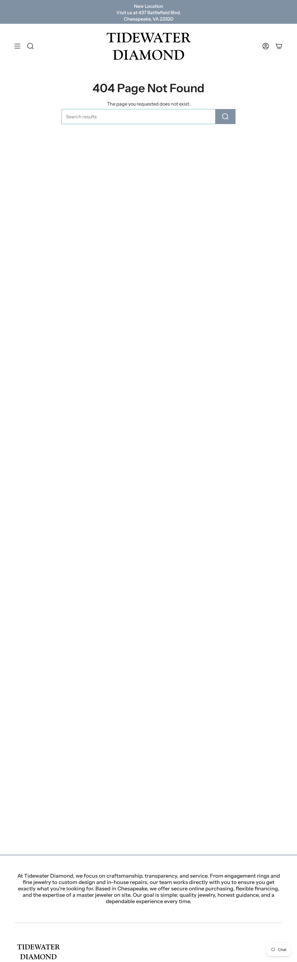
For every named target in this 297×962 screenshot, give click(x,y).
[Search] (225, 116)
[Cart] (279, 46)
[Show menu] (17, 46)
